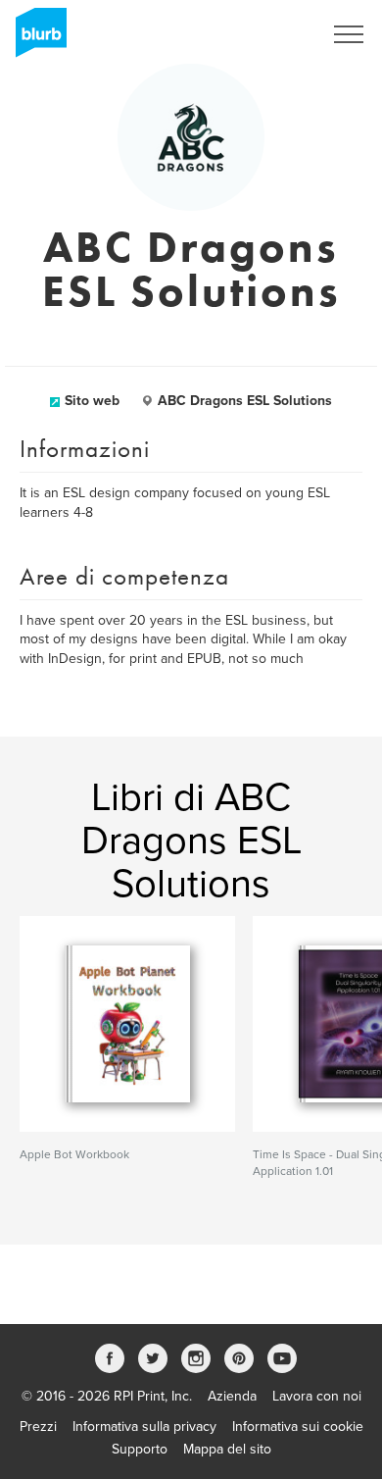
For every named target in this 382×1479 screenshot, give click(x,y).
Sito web (92, 400)
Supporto (139, 1449)
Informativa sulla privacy (144, 1426)
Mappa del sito (227, 1449)
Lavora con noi (316, 1396)
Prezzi (38, 1426)
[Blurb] (35, 39)
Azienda (232, 1396)
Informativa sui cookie (297, 1426)
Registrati (268, 34)
